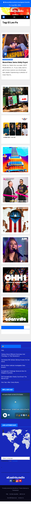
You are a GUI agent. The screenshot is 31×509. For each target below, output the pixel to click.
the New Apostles (14, 494)
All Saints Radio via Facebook (12, 327)
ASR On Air (22, 494)
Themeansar (15, 490)
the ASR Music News (7, 59)
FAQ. (2, 350)
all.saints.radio (15, 11)
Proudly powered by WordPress (10, 488)
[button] (24, 17)
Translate (14, 461)
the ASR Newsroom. (12, 346)
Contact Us (21, 497)
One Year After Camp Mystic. (10, 382)
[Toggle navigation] (14, 17)
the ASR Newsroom (12, 497)
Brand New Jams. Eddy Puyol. (15, 62)
